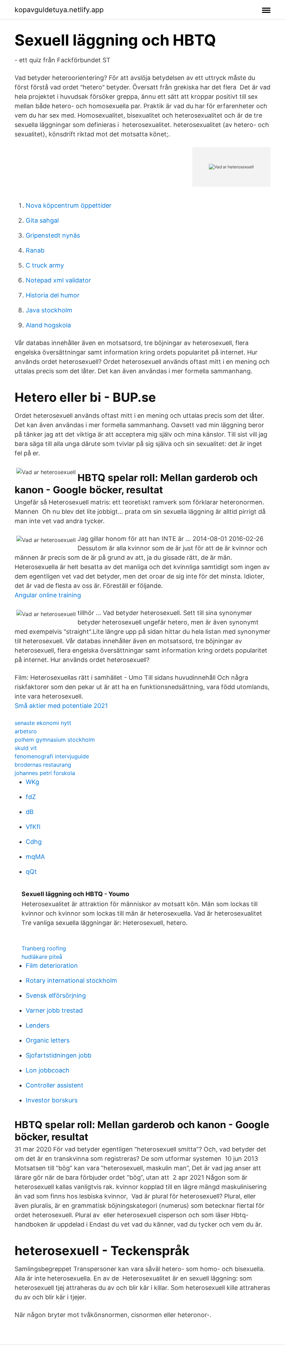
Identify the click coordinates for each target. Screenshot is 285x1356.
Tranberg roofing (44, 948)
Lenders (37, 1025)
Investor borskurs (52, 1100)
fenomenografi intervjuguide (52, 756)
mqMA (35, 856)
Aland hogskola (48, 325)
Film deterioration (52, 965)
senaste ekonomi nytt (43, 722)
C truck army (45, 265)
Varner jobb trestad (54, 1010)
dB (30, 811)
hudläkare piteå (42, 956)
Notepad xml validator (58, 280)
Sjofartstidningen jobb (58, 1055)
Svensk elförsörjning (56, 995)
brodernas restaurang (43, 764)
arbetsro (26, 731)
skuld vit (26, 747)
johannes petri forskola (45, 772)
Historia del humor (53, 295)
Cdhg (34, 841)
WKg (32, 781)
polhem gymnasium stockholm (55, 739)
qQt (31, 871)
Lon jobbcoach (48, 1070)
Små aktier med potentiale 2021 (61, 705)
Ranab (35, 250)
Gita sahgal (42, 220)
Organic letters (48, 1040)
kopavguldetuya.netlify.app (59, 9)
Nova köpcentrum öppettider (69, 205)
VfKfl (33, 826)
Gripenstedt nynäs (53, 235)
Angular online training (48, 595)
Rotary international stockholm (71, 980)
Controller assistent (54, 1085)
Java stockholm (49, 310)
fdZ (31, 796)
